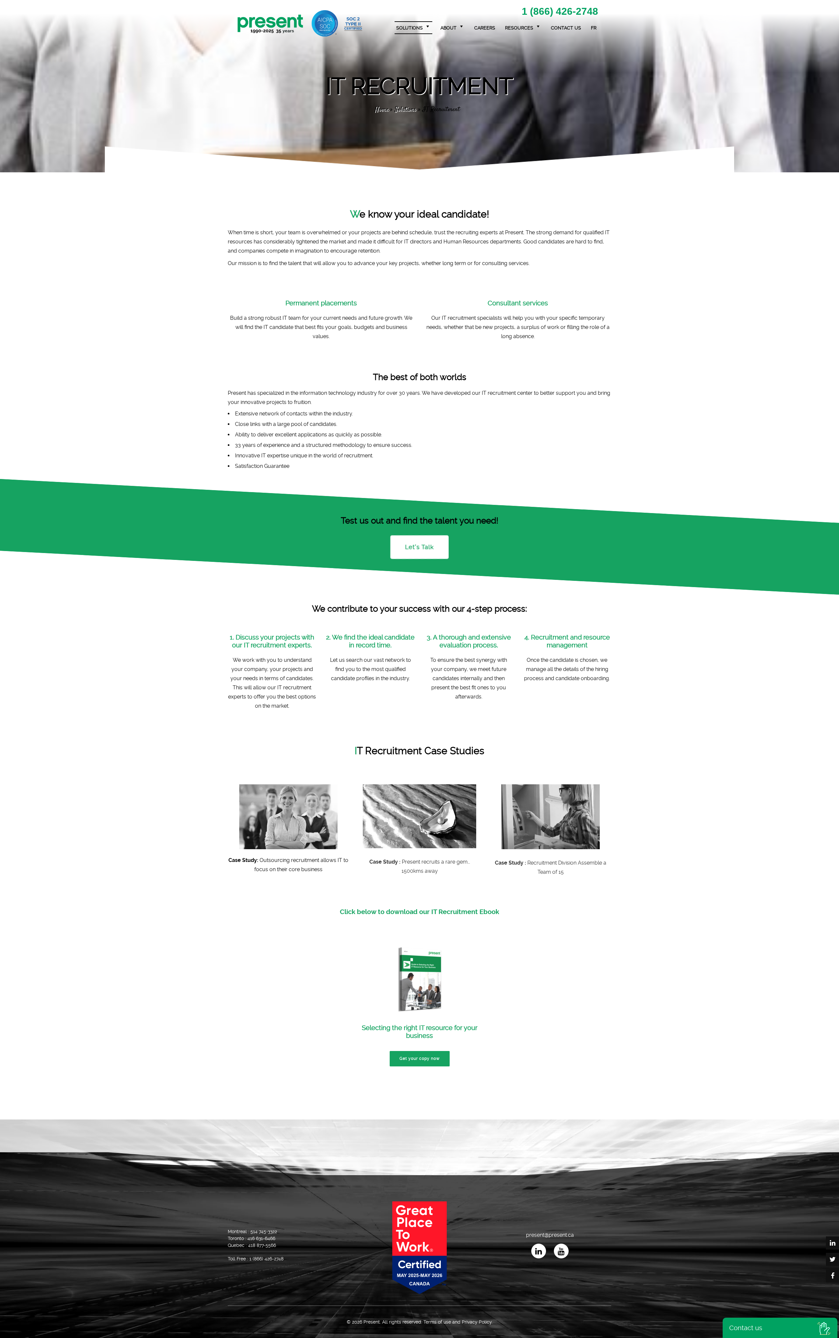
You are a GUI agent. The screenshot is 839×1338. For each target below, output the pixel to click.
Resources (519, 27)
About (448, 27)
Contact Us (566, 27)
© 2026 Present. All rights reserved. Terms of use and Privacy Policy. (420, 1322)
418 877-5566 (262, 1245)
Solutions (409, 27)
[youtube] (561, 1251)
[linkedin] (538, 1251)
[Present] (300, 23)
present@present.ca (550, 1235)
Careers (484, 27)
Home (381, 109)
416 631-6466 (261, 1238)
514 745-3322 (263, 1231)
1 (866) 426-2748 (560, 11)
